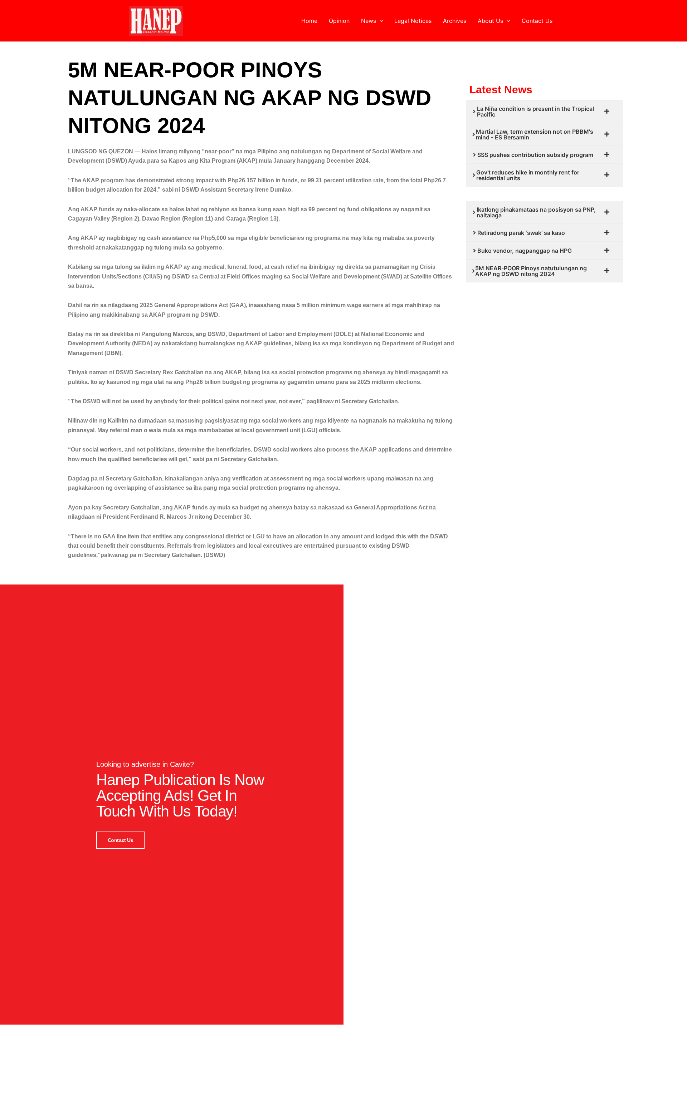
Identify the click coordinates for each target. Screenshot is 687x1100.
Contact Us (537, 20)
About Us (490, 20)
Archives (454, 20)
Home (309, 20)
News (368, 20)
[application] (379, 20)
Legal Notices (413, 20)
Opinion (339, 20)
